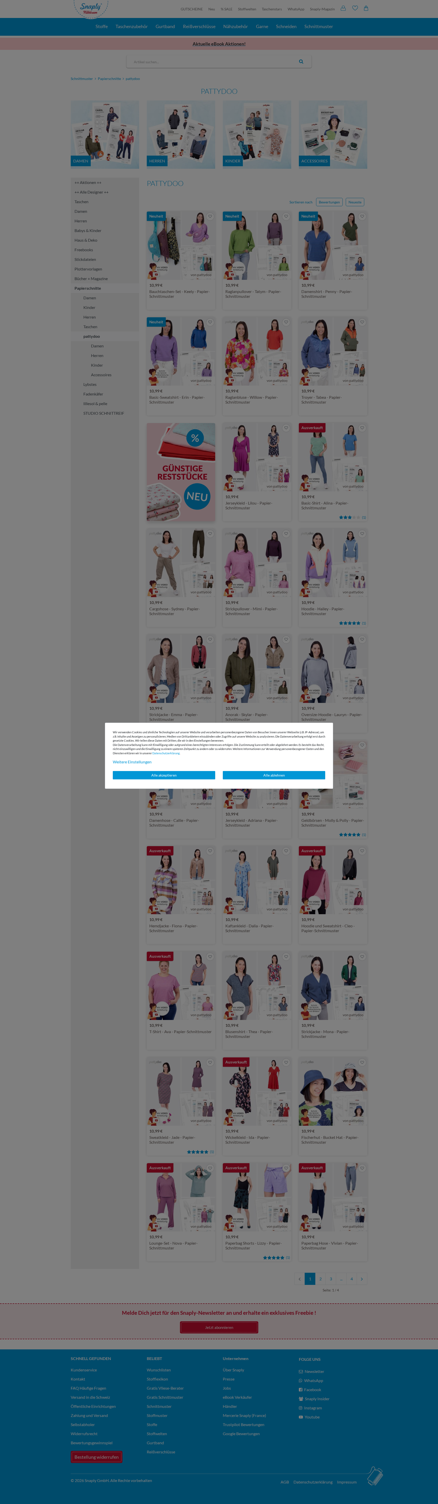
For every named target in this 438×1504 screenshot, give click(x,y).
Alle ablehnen (274, 775)
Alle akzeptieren (164, 775)
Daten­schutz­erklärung (166, 753)
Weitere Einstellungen (132, 761)
